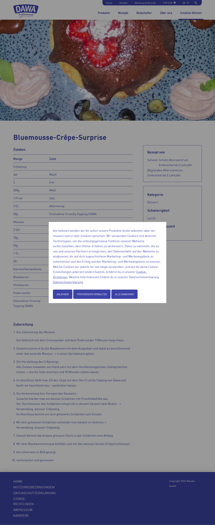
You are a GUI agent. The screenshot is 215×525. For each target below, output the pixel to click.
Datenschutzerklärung (68, 282)
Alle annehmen (124, 294)
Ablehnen (63, 294)
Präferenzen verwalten (92, 294)
